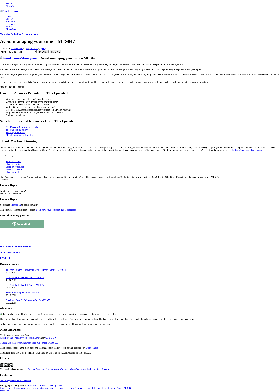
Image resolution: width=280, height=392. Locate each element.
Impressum (33, 385)
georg (43, 48)
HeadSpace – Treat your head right (22, 127)
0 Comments (17, 48)
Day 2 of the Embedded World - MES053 (25, 277)
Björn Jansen (92, 347)
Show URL (55, 52)
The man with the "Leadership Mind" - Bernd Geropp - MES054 (36, 270)
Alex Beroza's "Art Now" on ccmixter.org (19, 338)
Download (43, 52)
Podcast (34, 48)
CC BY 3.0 (50, 338)
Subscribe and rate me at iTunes (16, 246)
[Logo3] (10, 11)
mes (27, 48)
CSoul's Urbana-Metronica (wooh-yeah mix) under (24, 343)
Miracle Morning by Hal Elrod (20, 135)
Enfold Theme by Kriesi (51, 385)
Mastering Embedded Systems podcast (19, 34)
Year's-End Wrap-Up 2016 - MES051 (23, 292)
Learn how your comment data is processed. (56, 210)
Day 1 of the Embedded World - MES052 (25, 285)
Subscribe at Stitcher (10, 252)
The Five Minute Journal (17, 130)
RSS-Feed (5, 258)
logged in (16, 205)
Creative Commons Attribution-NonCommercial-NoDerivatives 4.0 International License (68, 369)
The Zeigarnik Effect (15, 132)
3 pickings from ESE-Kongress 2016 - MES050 (28, 300)
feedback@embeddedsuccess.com (247, 150)
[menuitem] (143, 16)
